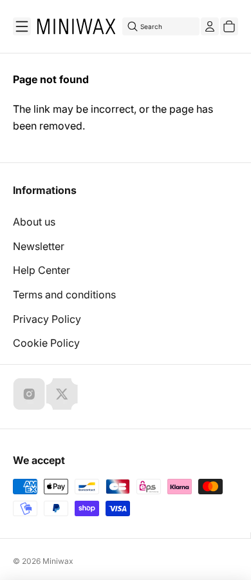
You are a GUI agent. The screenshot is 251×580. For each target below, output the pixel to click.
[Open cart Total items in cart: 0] (229, 26)
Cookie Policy (46, 342)
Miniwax (57, 561)
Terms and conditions (64, 294)
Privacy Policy (47, 319)
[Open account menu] (210, 26)
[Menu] (22, 26)
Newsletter (38, 246)
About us (34, 221)
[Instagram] (29, 394)
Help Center (41, 270)
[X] (62, 394)
